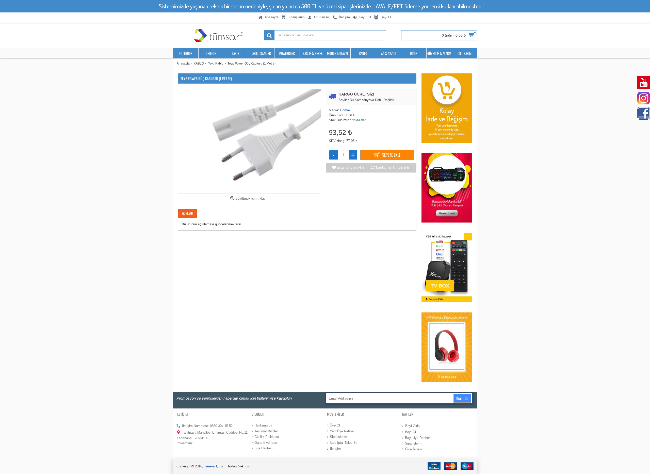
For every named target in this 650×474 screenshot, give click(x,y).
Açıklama (187, 213)
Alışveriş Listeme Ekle (350, 167)
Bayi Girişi (412, 426)
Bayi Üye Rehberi (418, 438)
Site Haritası (263, 448)
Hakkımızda (263, 425)
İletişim (335, 449)
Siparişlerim (338, 437)
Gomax (345, 110)
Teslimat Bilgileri (266, 431)
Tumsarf (210, 466)
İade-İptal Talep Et (343, 442)
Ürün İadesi (413, 449)
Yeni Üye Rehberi (342, 431)
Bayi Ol (410, 432)
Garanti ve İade (265, 442)
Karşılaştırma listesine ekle (393, 167)
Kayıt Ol (462, 398)
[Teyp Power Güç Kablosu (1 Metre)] (249, 141)
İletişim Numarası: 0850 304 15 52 (207, 426)
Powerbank (184, 443)
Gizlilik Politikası (266, 437)
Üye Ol (335, 425)
